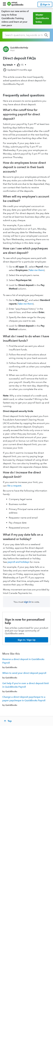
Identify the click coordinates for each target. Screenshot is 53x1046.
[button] (4, 3)
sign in (27, 601)
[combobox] (26, 35)
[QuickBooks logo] (15, 4)
